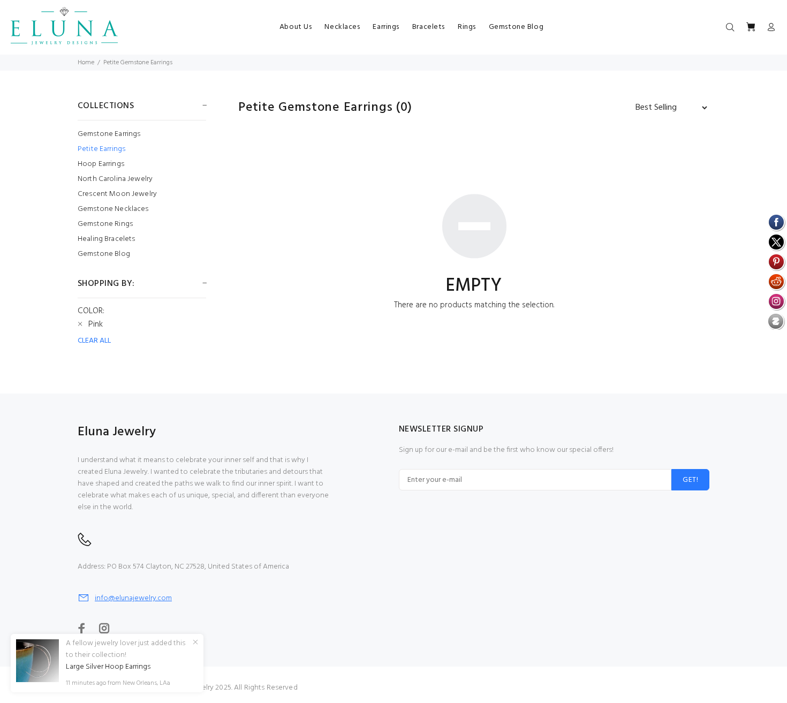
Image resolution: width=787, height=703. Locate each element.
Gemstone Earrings (109, 134)
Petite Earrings (101, 149)
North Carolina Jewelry (115, 179)
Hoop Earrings (101, 164)
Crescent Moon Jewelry (117, 194)
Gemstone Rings (105, 224)
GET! (690, 480)
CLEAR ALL (94, 341)
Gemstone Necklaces (113, 209)
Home (86, 62)
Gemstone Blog (104, 253)
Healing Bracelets (106, 239)
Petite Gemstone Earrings (137, 62)
